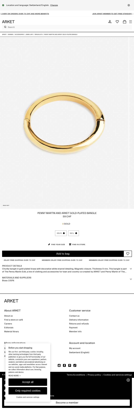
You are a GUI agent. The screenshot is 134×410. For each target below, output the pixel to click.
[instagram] (59, 365)
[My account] (109, 21)
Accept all (27, 382)
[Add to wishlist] (128, 254)
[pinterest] (69, 365)
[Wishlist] (117, 21)
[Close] (129, 5)
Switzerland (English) (79, 352)
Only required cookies (27, 390)
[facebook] (64, 365)
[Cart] (124, 21)
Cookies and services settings (117, 375)
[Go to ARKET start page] (8, 21)
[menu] (130, 21)
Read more (15, 376)
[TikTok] (74, 365)
